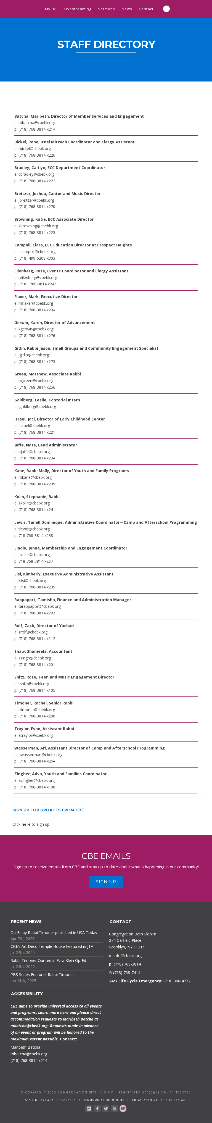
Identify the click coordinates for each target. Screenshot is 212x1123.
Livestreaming (77, 8)
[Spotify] (123, 1108)
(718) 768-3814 (24, 1060)
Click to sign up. (31, 824)
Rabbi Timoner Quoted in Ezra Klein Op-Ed (48, 960)
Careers (68, 1100)
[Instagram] (88, 1108)
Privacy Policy (145, 1100)
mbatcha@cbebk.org (29, 1025)
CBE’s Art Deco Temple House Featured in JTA (51, 946)
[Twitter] (105, 1108)
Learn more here (53, 1012)
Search (166, 9)
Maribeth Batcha (25, 1047)
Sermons (106, 8)
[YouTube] (114, 1108)
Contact (146, 8)
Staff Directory (39, 1100)
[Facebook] (97, 1108)
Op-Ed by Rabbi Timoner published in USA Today (53, 932)
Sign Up (106, 881)
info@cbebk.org (128, 955)
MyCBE (51, 8)
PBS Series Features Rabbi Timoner (42, 974)
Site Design (176, 1100)
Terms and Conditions (104, 1100)
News (127, 8)
